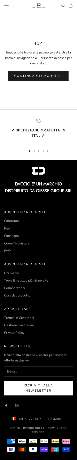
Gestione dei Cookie (19, 325)
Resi (7, 228)
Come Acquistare (17, 243)
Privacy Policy (14, 333)
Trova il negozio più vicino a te (26, 280)
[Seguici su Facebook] (6, 406)
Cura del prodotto (17, 295)
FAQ (7, 251)
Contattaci (11, 221)
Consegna (11, 236)
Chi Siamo (11, 273)
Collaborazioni (14, 288)
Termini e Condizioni (19, 318)
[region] (38, 131)
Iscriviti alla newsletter (38, 388)
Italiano (54, 418)
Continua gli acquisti (38, 76)
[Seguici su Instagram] (17, 406)
